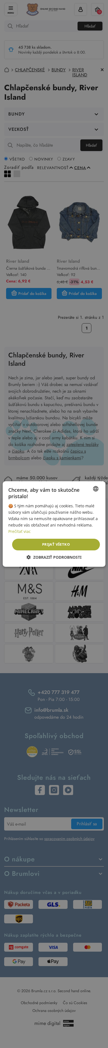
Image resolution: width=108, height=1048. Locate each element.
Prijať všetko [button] (56, 544)
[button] (54, 557)
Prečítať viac (19, 531)
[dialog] (54, 524)
